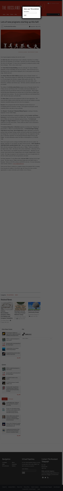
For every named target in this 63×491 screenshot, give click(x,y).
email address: (26, 11)
